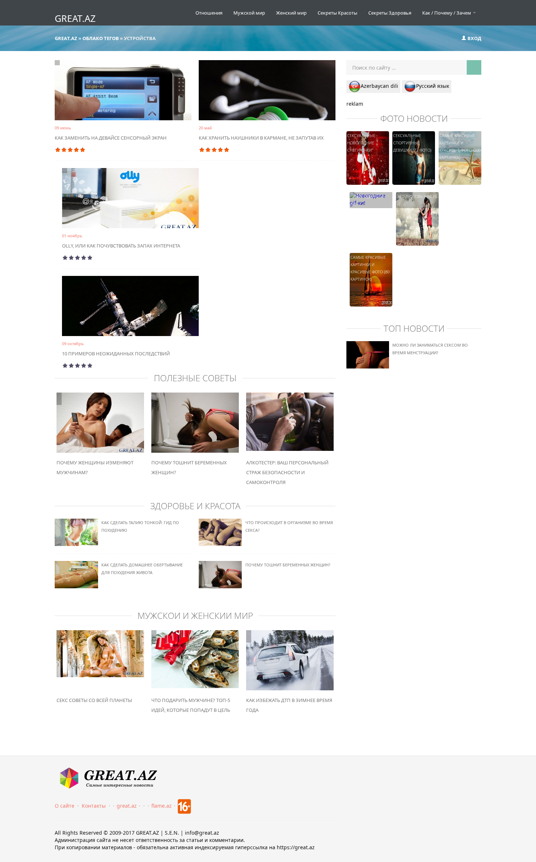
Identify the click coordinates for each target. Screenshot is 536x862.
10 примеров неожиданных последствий (116, 353)
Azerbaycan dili (379, 85)
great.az (127, 805)
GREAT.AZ (75, 18)
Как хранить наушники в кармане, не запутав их (261, 137)
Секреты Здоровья (389, 12)
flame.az (161, 805)
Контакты (94, 805)
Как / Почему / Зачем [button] (447, 12)
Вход (473, 38)
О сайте (64, 805)
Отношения (208, 12)
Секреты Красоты (337, 12)
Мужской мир (249, 12)
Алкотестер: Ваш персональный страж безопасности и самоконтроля (287, 472)
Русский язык (432, 85)
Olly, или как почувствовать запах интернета (121, 245)
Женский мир (291, 12)
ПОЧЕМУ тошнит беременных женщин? (287, 564)
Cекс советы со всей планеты (94, 700)
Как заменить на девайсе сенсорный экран (111, 137)
